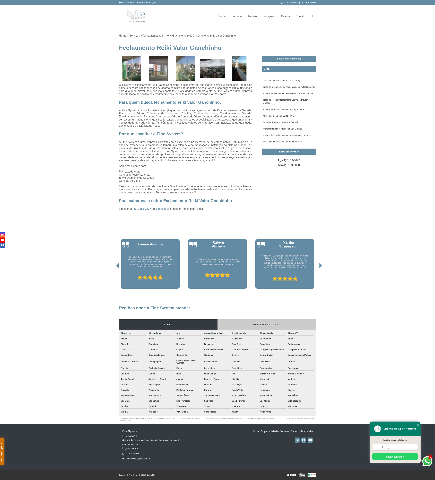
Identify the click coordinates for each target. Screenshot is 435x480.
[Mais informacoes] (312, 16)
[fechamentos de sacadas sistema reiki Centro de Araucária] (212, 68)
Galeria (285, 16)
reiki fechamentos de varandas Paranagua (282, 80)
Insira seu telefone (395, 440)
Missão (252, 16)
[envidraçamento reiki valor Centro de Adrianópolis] (239, 68)
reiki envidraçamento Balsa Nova (278, 116)
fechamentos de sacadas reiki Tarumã (280, 122)
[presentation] (113, 279)
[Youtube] (310, 440)
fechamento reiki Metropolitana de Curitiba (282, 129)
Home (222, 16)
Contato (300, 16)
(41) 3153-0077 (289, 2)
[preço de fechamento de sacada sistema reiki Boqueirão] (185, 68)
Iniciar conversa (395, 456)
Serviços (268, 16)
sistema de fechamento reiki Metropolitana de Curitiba (288, 93)
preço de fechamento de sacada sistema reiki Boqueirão (289, 87)
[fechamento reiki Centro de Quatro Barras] (158, 68)
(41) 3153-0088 (308, 2)
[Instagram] (297, 440)
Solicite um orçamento (289, 58)
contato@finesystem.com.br (137, 459)
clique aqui (162, 208)
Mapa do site (306, 431)
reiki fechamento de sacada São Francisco (282, 142)
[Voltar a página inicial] (136, 16)
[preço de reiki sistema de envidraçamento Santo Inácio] (131, 68)
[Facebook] (303, 440)
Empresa (236, 16)
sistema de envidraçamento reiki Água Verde (283, 109)
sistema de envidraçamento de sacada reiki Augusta (287, 135)
